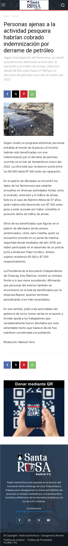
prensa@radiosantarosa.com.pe (34, 511)
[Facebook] (7, 94)
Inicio (6, 16)
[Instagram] (29, 520)
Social (15, 16)
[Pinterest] (24, 94)
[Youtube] (48, 520)
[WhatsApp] (32, 94)
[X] (15, 94)
